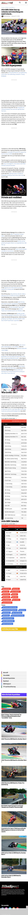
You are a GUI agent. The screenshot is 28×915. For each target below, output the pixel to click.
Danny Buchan (6, 588)
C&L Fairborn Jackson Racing (9, 607)
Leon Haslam (6, 597)
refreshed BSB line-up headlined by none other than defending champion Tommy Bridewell (14, 74)
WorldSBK (6, 675)
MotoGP (5, 672)
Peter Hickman (6, 599)
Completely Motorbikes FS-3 (9, 610)
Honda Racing (6, 612)
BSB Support (7, 684)
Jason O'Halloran (15, 591)
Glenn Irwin (5, 591)
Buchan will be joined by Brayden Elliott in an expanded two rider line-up (14, 242)
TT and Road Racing (9, 686)
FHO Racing (22, 610)
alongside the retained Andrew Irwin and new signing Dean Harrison (12, 109)
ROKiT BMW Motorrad (8, 621)
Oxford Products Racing (17, 615)
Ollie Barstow (7, 16)
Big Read (6, 681)
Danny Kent (15, 588)
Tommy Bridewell (7, 602)
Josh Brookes (6, 594)
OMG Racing (5, 615)
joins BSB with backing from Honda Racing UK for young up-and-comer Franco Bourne (13, 371)
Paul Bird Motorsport (8, 618)
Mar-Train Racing (17, 612)
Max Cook (14, 597)
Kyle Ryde (14, 594)
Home (2, 7)
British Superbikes (10, 7)
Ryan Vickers (16, 599)
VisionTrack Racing (7, 623)
